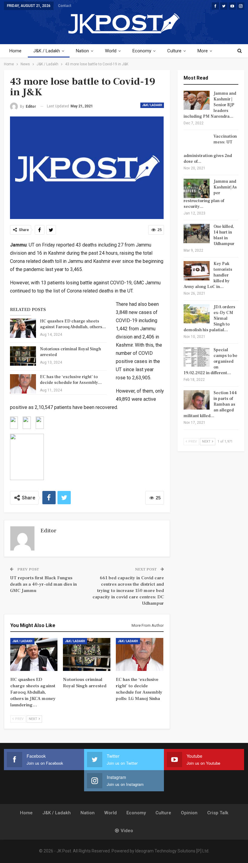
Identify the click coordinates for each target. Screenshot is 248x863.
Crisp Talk (217, 813)
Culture (174, 51)
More (202, 51)
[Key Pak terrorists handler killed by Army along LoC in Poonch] (197, 270)
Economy (141, 51)
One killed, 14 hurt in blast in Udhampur (224, 235)
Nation (82, 51)
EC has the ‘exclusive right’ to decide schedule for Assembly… (71, 379)
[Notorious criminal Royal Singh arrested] (23, 356)
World (110, 51)
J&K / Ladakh (46, 51)
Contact (64, 6)
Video (127, 830)
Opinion (189, 813)
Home (15, 51)
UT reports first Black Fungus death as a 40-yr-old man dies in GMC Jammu (43, 584)
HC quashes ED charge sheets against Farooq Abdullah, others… (73, 324)
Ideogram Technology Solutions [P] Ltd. (172, 850)
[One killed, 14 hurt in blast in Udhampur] (197, 233)
